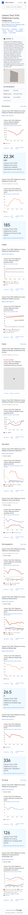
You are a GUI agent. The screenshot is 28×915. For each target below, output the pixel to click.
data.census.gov (10, 125)
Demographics (19, 31)
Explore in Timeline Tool (20, 148)
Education (10, 31)
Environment (12, 32)
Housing (5, 32)
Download (7, 148)
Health (21, 29)
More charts (23, 106)
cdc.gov (8, 264)
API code (12, 148)
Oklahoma (17, 24)
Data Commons (9, 2)
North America (9, 26)
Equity (4, 31)
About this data (18, 125)
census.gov (9, 172)
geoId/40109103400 (15, 22)
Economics (14, 29)
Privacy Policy (20, 912)
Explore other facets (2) (8, 115)
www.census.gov (7, 100)
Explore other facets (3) (8, 601)
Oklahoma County (10, 24)
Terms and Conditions (10, 912)
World (15, 26)
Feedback (20, 2)
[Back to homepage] (3, 3)
